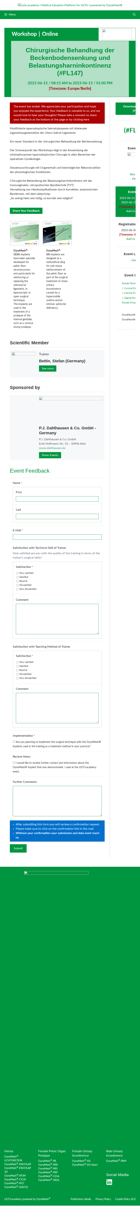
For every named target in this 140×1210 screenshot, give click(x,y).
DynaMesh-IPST (14, 1183)
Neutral (23, 581)
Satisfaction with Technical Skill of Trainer (39, 547)
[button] (134, 14)
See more (48, 368)
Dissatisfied (25, 585)
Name (17, 483)
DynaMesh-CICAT (15, 1179)
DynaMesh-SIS (81, 1161)
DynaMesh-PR (47, 1161)
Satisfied (23, 577)
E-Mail (18, 530)
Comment (22, 599)
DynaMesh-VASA (48, 1180)
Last (18, 509)
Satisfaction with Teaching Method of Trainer (41, 646)
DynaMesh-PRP (48, 1172)
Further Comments (25, 781)
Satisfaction (24, 566)
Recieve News (21, 756)
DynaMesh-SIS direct (85, 1165)
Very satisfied (26, 573)
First (19, 492)
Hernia (8, 1151)
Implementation (24, 735)
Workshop (24, 34)
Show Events (50, 455)
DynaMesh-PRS (48, 1168)
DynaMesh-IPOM (15, 1176)
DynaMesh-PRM (116, 1161)
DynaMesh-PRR (48, 1165)
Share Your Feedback (26, 210)
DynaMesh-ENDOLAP (17, 1164)
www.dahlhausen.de (52, 448)
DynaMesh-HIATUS (16, 1187)
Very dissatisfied (27, 589)
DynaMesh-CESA (48, 1176)
